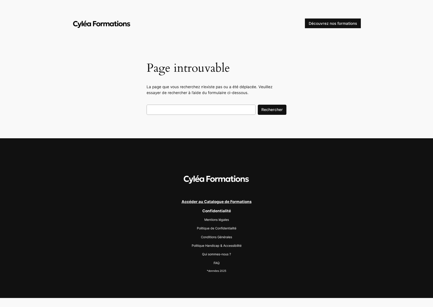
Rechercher (272, 109)
